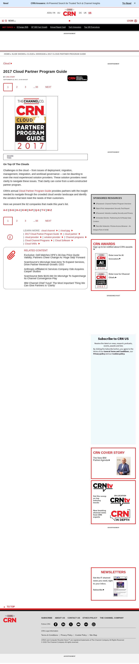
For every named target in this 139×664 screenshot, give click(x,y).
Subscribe (97, 590)
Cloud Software (63, 240)
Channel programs (75, 237)
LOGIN (130, 21)
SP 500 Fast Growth (39, 27)
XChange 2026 (22, 27)
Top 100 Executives (92, 27)
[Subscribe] (120, 596)
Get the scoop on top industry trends (99, 499)
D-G (12, 210)
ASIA (49, 13)
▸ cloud (29, 54)
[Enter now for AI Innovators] (102, 269)
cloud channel (48, 230)
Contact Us (74, 618)
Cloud (6, 63)
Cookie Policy (81, 635)
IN (54, 13)
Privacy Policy (66, 635)
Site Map (93, 635)
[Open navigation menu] (4, 21)
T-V (43, 210)
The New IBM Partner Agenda (100, 459)
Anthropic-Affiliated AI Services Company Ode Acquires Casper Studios (54, 270)
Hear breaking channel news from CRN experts (99, 513)
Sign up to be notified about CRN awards (112, 247)
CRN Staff (10, 77)
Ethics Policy (90, 618)
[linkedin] (63, 624)
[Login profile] (135, 20)
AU (58, 13)
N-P (31, 210)
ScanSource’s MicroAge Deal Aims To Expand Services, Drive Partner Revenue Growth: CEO (54, 263)
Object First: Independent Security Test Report (112, 208)
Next (48, 87)
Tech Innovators (75, 27)
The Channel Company (112, 618)
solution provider (52, 237)
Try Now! (126, 3)
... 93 (35, 87)
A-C (5, 210)
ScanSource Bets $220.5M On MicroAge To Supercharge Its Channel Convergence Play (55, 277)
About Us (60, 618)
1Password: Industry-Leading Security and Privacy (114, 213)
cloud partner (71, 234)
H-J (18, 210)
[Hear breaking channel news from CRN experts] (120, 515)
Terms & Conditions (49, 635)
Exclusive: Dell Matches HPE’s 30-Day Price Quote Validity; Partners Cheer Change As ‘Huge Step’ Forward (54, 256)
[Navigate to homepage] (69, 15)
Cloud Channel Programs (37, 240)
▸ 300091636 (40, 54)
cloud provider (32, 237)
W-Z (49, 210)
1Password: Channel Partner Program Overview (113, 204)
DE (80, 13)
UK (85, 13)
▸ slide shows (17, 54)
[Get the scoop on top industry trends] (120, 501)
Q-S (37, 210)
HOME (7, 54)
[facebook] (55, 624)
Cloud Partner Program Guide (35, 191)
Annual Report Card (58, 27)
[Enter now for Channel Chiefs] (102, 287)
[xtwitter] (71, 624)
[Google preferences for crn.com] (77, 78)
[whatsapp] (93, 624)
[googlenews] (86, 624)
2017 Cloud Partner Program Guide (42, 234)
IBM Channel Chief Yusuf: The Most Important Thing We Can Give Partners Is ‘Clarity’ (54, 284)
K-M (24, 210)
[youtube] (78, 624)
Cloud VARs (31, 244)
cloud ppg (65, 230)
